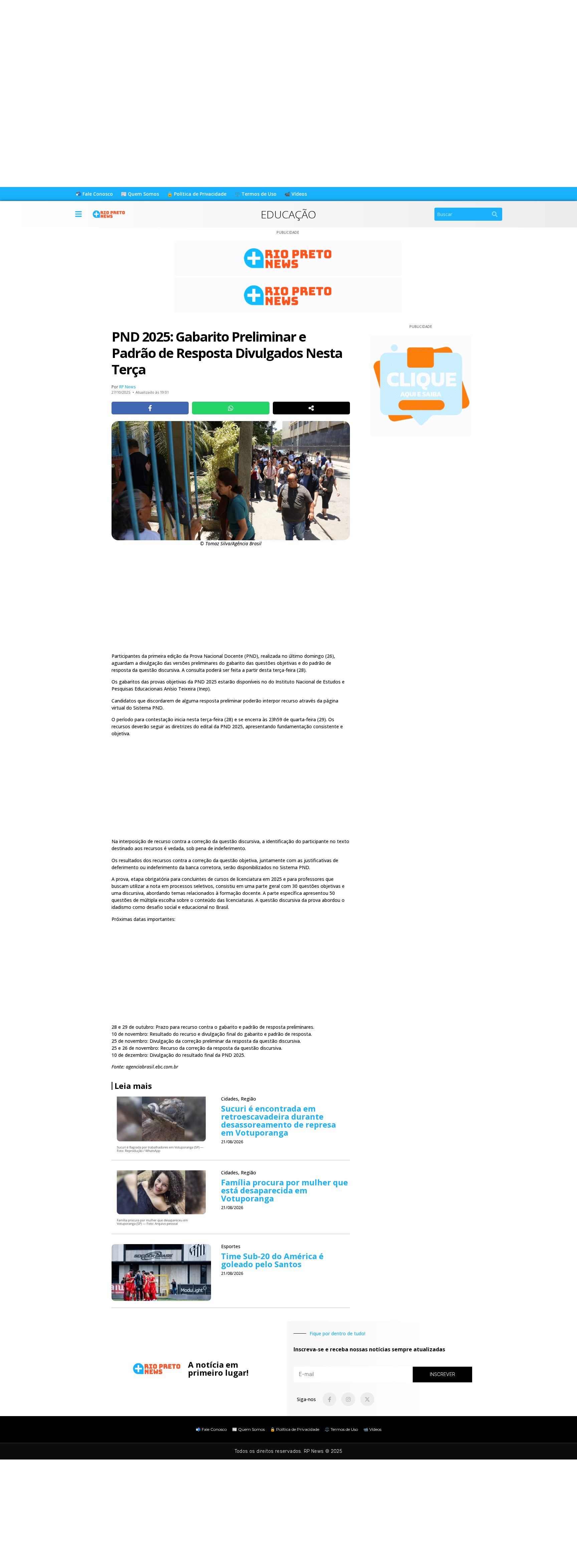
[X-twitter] (367, 1399)
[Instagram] (348, 1399)
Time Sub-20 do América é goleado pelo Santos (272, 1260)
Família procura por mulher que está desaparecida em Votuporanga (284, 1190)
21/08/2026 (232, 1142)
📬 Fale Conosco (94, 194)
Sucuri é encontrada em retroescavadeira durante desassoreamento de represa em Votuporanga (278, 1120)
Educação (288, 214)
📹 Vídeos (295, 194)
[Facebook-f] (330, 1399)
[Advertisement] (200, 46)
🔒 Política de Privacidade (196, 194)
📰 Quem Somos (140, 194)
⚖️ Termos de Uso (255, 194)
